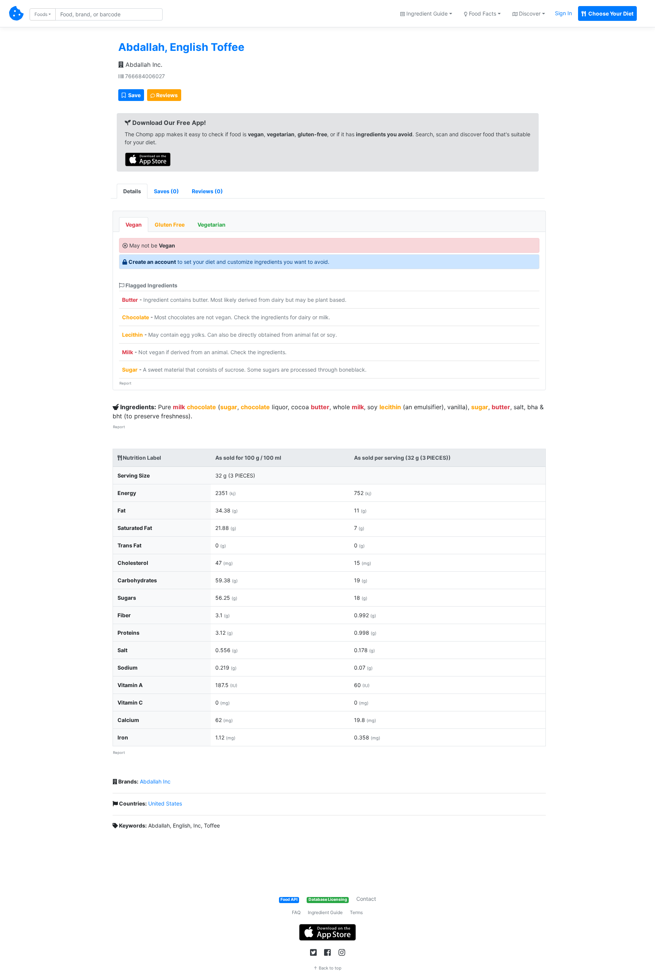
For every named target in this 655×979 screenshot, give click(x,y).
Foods (40, 14)
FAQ (296, 912)
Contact (366, 898)
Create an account (152, 262)
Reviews (166, 95)
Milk (127, 352)
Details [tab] (132, 191)
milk (179, 407)
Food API (289, 899)
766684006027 (144, 76)
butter (320, 407)
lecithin (390, 407)
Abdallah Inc (155, 781)
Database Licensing (328, 899)
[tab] (166, 191)
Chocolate (135, 317)
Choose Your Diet (610, 13)
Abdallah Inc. (143, 64)
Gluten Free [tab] (170, 224)
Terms (356, 912)
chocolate (201, 407)
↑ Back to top (327, 968)
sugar (228, 407)
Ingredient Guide (325, 912)
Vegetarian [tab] (211, 224)
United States (165, 803)
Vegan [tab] (133, 224)
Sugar (130, 369)
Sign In (563, 13)
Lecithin (132, 334)
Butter (130, 299)
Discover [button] (529, 13)
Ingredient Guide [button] (426, 13)
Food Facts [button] (481, 13)
